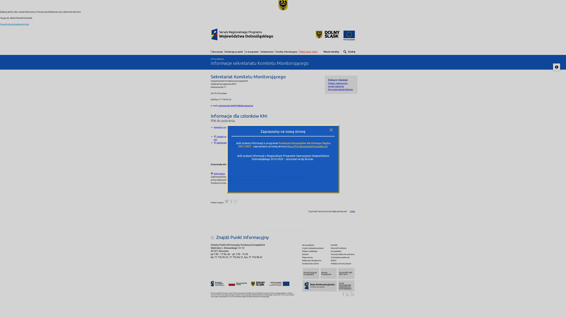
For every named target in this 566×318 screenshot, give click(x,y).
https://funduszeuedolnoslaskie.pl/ (307, 146)
